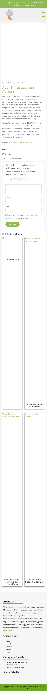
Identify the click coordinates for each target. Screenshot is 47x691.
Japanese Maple (26, 143)
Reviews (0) (6, 149)
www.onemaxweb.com (23, 689)
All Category (12, 83)
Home (4, 83)
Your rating (10, 179)
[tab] (23, 149)
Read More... (8, 630)
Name (8, 197)
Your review (10, 183)
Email (7, 206)
